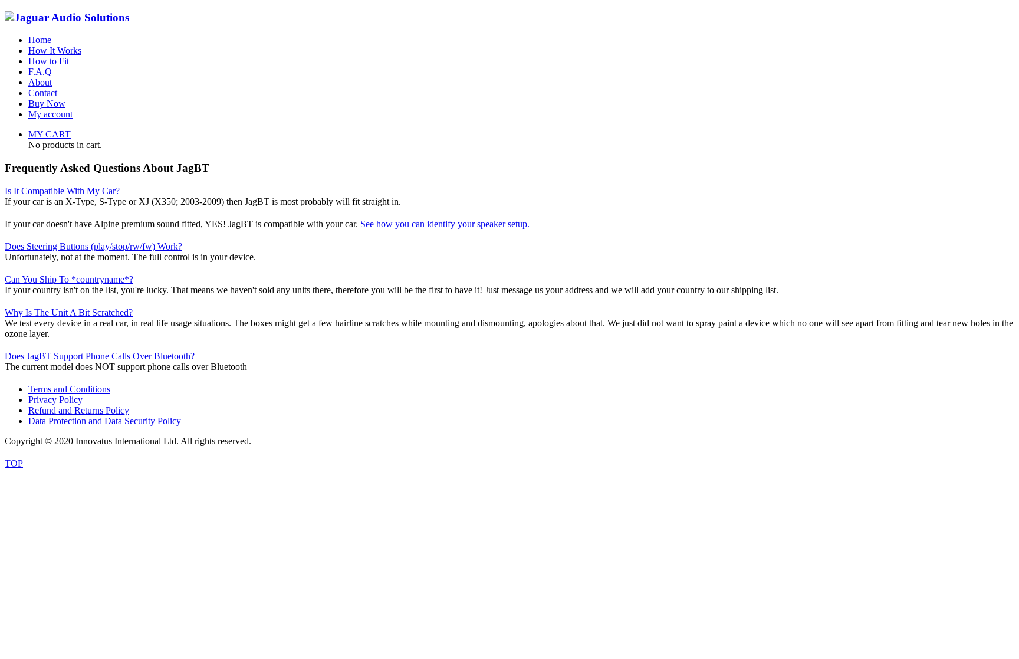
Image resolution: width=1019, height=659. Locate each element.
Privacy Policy (55, 400)
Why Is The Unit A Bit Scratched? (69, 312)
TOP (14, 463)
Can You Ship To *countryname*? (69, 279)
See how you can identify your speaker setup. (445, 224)
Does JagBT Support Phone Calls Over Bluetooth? (100, 356)
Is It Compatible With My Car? (62, 191)
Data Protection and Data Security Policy (104, 421)
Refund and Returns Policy (78, 410)
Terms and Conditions (69, 389)
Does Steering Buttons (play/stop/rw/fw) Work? (93, 246)
